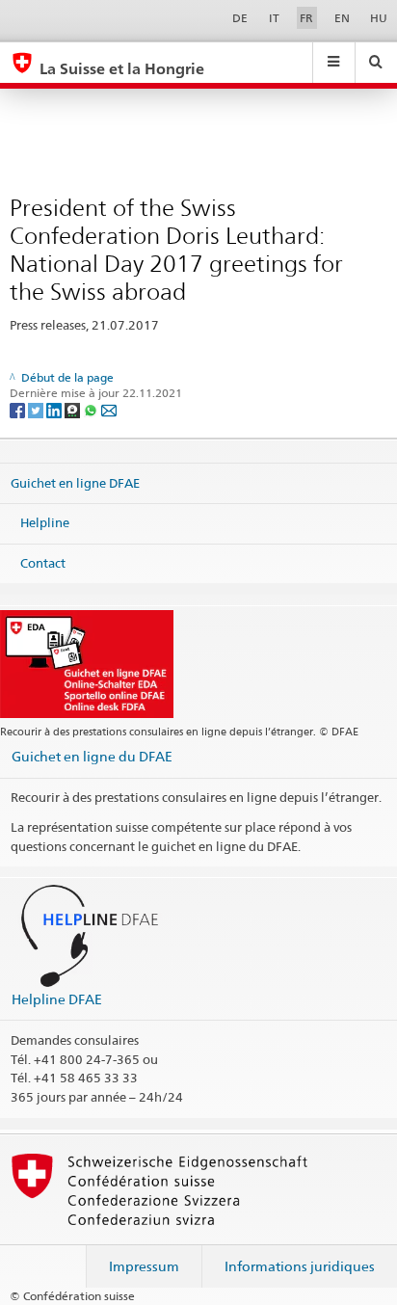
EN (342, 18)
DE (240, 18)
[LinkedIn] (55, 409)
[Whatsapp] (92, 409)
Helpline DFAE (57, 999)
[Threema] (74, 409)
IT (274, 18)
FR (306, 18)
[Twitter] (37, 409)
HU (378, 18)
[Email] (109, 409)
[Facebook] (19, 409)
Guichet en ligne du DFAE (92, 756)
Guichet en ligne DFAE (75, 482)
